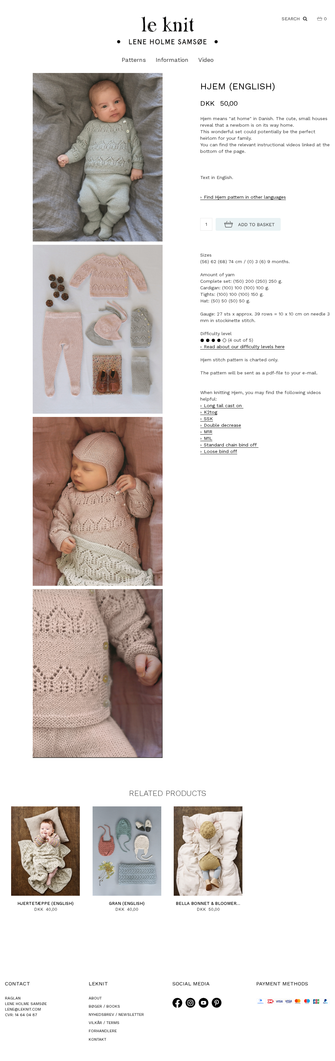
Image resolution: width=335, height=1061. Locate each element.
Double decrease (222, 425)
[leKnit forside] (167, 30)
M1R (208, 431)
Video (206, 59)
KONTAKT (97, 1039)
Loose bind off (220, 451)
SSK (208, 418)
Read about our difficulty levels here (244, 346)
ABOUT (95, 998)
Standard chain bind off (231, 444)
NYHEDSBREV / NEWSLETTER (116, 1014)
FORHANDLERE (103, 1031)
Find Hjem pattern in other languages (245, 197)
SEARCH (292, 18)
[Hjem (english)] (98, 156)
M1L (208, 438)
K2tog (210, 412)
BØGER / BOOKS (104, 1006)
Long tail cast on (223, 405)
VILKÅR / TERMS (104, 1022)
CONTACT (17, 983)
